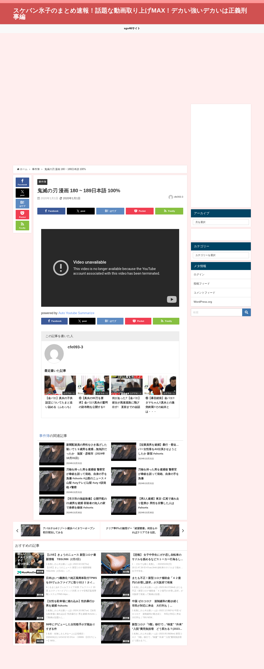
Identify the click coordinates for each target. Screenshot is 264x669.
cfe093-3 (178, 197)
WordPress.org (203, 301)
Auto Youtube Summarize (76, 312)
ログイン (199, 274)
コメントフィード (204, 292)
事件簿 (42, 181)
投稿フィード (202, 283)
